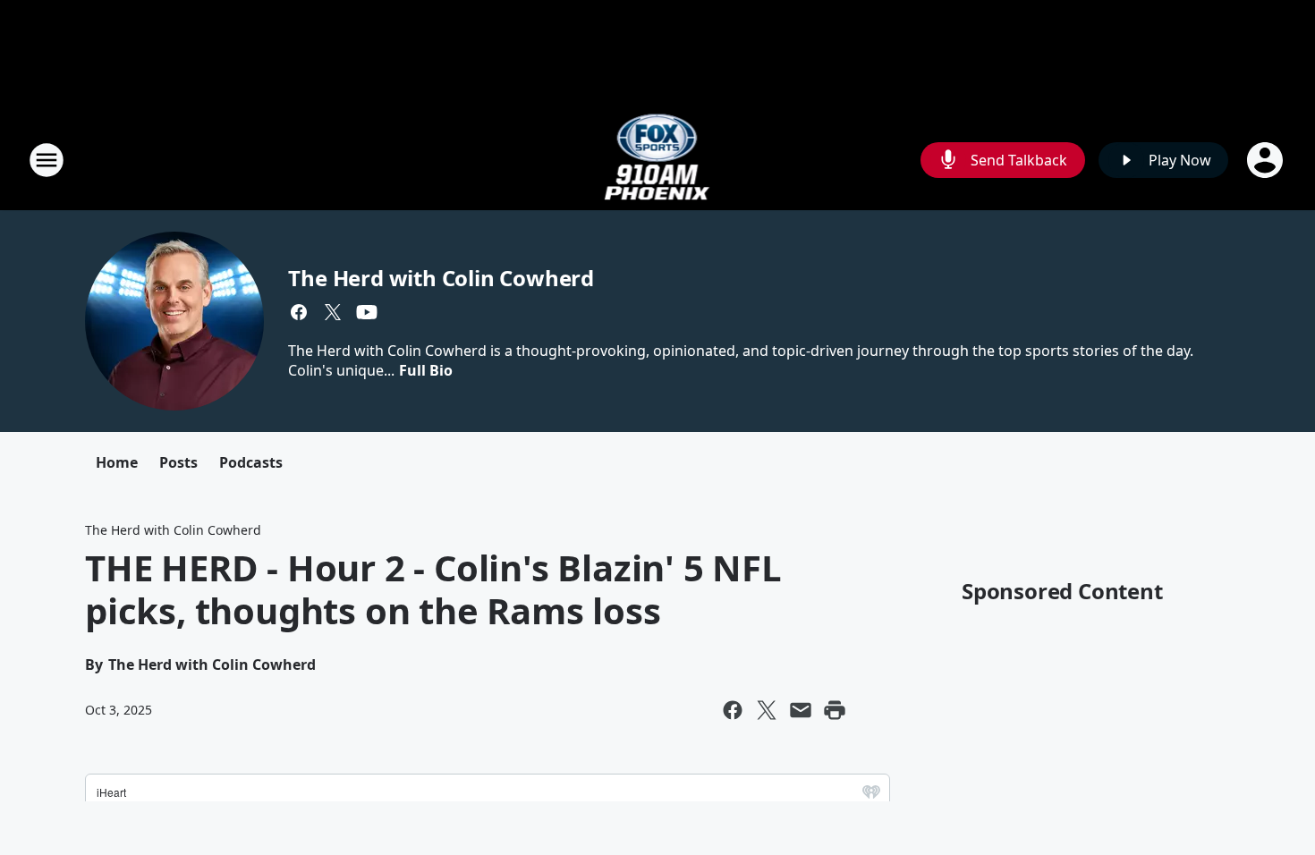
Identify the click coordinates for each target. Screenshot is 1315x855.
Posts (178, 462)
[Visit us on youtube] (367, 312)
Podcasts (251, 462)
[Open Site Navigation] (46, 160)
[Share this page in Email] (800, 710)
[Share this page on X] (766, 710)
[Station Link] (658, 160)
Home (117, 462)
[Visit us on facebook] (299, 312)
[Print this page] (834, 710)
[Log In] (1266, 160)
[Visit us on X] (333, 312)
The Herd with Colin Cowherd (441, 277)
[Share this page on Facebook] (732, 710)
